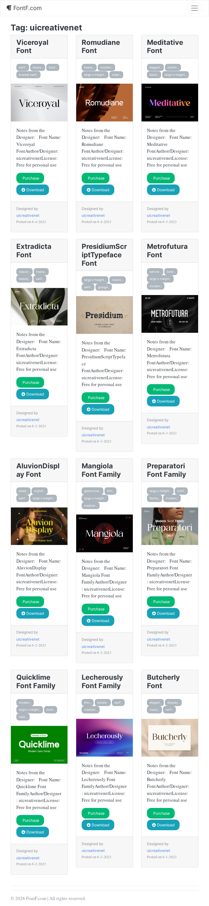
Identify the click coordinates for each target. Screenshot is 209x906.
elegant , (155, 67)
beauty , (24, 279)
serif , (23, 67)
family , (154, 498)
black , (154, 75)
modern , (106, 67)
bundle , (102, 702)
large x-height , (95, 75)
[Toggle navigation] (194, 8)
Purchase (30, 178)
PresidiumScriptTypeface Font (104, 254)
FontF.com (27, 7)
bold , (53, 67)
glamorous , (92, 491)
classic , (24, 272)
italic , (23, 717)
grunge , (103, 287)
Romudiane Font (101, 46)
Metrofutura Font (167, 250)
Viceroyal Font (32, 46)
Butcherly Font (163, 681)
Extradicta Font (33, 250)
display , (173, 702)
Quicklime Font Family (36, 681)
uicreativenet (27, 215)
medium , (90, 505)
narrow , (155, 272)
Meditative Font (165, 46)
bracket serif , (28, 75)
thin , (110, 491)
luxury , (38, 67)
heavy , (89, 67)
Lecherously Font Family (102, 681)
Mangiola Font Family (101, 470)
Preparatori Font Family (166, 470)
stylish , (173, 67)
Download (34, 189)
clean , (116, 75)
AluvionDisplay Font (38, 470)
